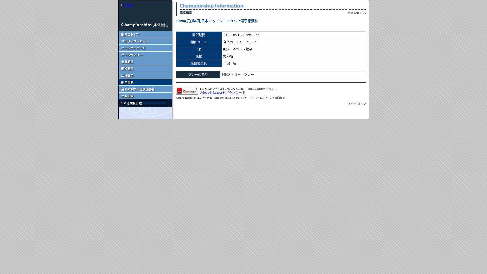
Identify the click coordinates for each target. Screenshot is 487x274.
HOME (128, 5)
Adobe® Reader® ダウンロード (222, 92)
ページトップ (358, 103)
